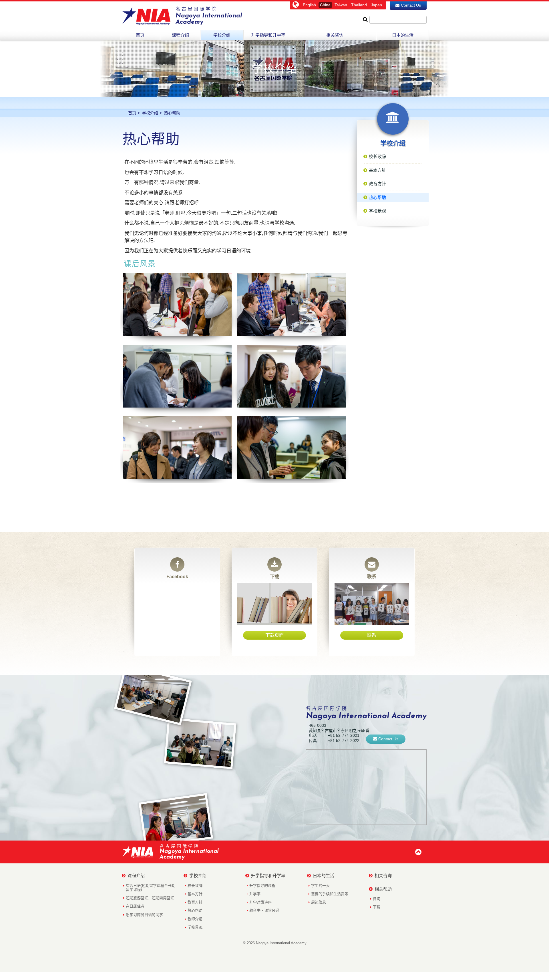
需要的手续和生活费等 (329, 894)
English (309, 5)
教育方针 (195, 902)
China (325, 5)
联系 (371, 576)
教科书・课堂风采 (264, 910)
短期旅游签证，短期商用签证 (150, 898)
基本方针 (195, 894)
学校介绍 (197, 875)
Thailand (359, 5)
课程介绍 (136, 875)
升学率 (254, 894)
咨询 (376, 899)
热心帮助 (195, 910)
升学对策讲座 (260, 902)
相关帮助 (383, 889)
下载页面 (274, 635)
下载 (274, 576)
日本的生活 (323, 875)
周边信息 (318, 902)
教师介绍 (195, 919)
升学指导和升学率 (268, 875)
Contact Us (411, 5)
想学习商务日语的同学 (144, 915)
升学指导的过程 (262, 885)
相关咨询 (383, 875)
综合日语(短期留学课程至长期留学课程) (150, 887)
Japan (376, 5)
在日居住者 (135, 906)
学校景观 (195, 927)
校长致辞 (195, 885)
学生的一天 (320, 885)
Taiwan (341, 5)
